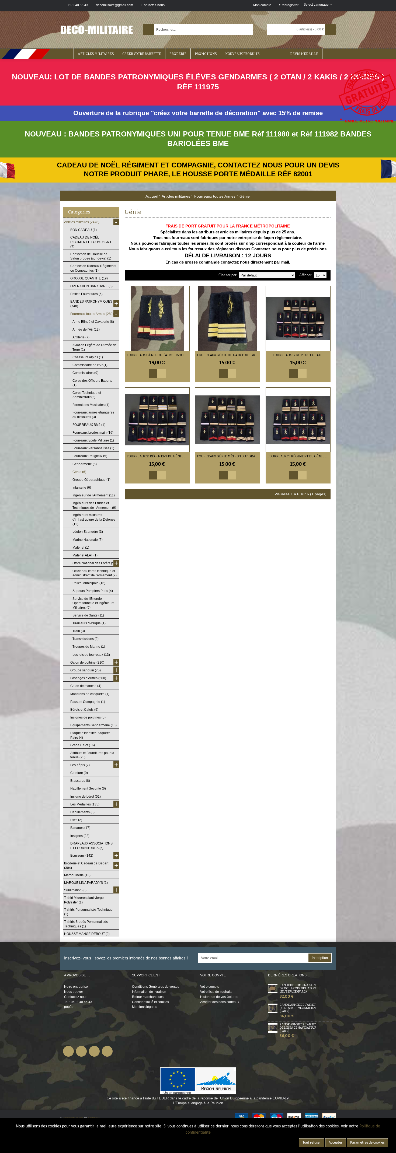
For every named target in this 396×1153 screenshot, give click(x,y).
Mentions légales (144, 1007)
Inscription (320, 958)
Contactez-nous (75, 997)
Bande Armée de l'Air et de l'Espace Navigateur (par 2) (298, 1028)
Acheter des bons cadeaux (219, 1002)
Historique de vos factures (219, 997)
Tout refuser (312, 1143)
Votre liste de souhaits (216, 992)
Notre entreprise (76, 987)
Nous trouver (73, 992)
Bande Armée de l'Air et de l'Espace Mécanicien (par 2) (298, 1008)
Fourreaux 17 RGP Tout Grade (298, 355)
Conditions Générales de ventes (155, 987)
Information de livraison (149, 992)
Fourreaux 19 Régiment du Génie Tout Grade (299, 456)
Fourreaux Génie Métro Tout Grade (228, 456)
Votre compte (209, 987)
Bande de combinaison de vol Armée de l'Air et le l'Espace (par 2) (298, 988)
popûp (69, 1007)
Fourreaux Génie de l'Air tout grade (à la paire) (228, 355)
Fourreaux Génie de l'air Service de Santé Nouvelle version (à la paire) (158, 355)
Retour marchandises (148, 997)
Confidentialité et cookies (150, 1002)
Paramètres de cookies (367, 1143)
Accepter (335, 1143)
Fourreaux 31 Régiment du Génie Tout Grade (158, 456)
